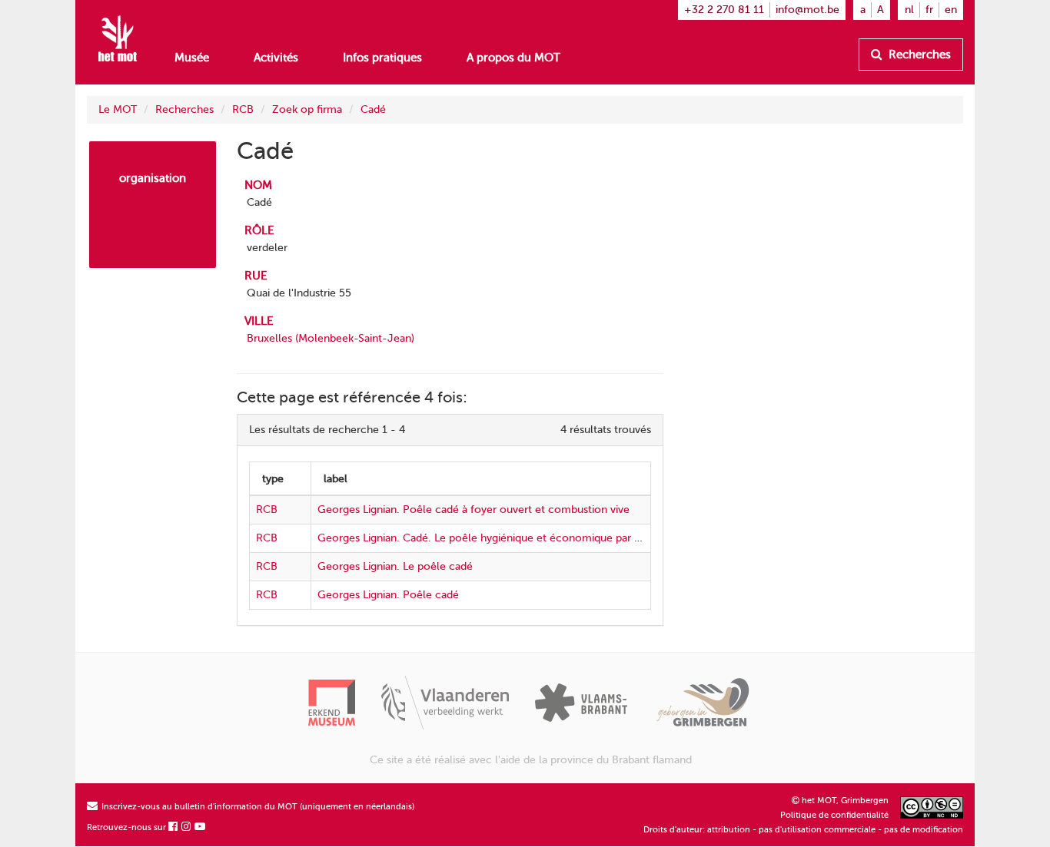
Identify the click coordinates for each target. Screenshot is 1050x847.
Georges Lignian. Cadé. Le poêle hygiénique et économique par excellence (503, 538)
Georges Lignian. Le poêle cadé (395, 566)
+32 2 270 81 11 (724, 9)
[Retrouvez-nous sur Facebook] (173, 827)
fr (929, 9)
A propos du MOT (513, 58)
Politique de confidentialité (834, 815)
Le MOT (117, 109)
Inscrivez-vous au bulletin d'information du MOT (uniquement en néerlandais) (256, 807)
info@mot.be (807, 9)
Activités (276, 58)
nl (909, 9)
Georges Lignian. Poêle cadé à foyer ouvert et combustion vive (473, 509)
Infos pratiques (382, 58)
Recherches (918, 54)
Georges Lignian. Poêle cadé (388, 595)
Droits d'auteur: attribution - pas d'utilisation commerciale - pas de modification (803, 830)
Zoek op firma (307, 109)
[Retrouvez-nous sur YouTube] (200, 827)
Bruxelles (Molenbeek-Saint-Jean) (330, 338)
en (951, 9)
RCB (243, 109)
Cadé (373, 109)
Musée (191, 58)
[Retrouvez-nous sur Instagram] (186, 827)
